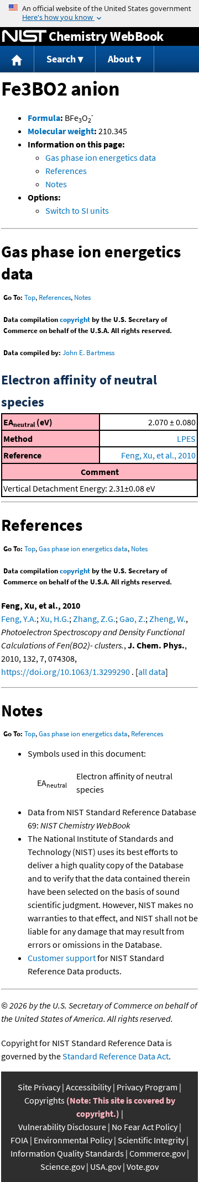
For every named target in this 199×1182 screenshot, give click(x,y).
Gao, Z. (132, 618)
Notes (56, 183)
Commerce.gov (157, 1153)
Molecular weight (61, 130)
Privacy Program (147, 1087)
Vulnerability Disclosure (62, 1126)
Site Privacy (39, 1087)
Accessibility (88, 1087)
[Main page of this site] (17, 59)
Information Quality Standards (67, 1153)
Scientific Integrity (151, 1140)
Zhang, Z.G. (94, 618)
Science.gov (62, 1166)
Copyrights (44, 1100)
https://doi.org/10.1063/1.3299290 (65, 671)
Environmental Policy (73, 1140)
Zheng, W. (167, 618)
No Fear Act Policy (144, 1126)
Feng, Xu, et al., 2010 (158, 455)
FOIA (19, 1140)
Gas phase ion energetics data (100, 157)
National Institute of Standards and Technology (24, 36)
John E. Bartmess (88, 352)
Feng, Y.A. (18, 618)
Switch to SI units (77, 210)
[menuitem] (17, 59)
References (66, 170)
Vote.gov (143, 1166)
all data (151, 671)
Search (61, 58)
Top (29, 297)
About (121, 58)
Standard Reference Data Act (115, 1056)
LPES (186, 438)
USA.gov (105, 1166)
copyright (75, 319)
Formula (44, 117)
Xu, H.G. (54, 618)
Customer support (62, 957)
